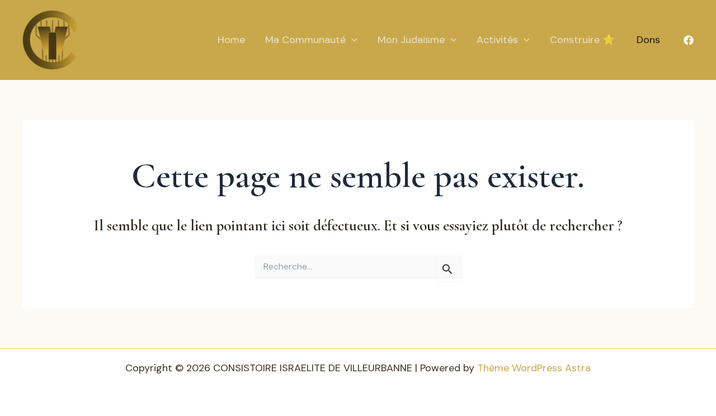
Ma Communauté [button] (305, 39)
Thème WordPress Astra (534, 368)
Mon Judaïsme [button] (411, 39)
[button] (351, 40)
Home (231, 39)
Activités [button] (497, 39)
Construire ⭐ (582, 39)
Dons (648, 39)
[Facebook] (689, 40)
